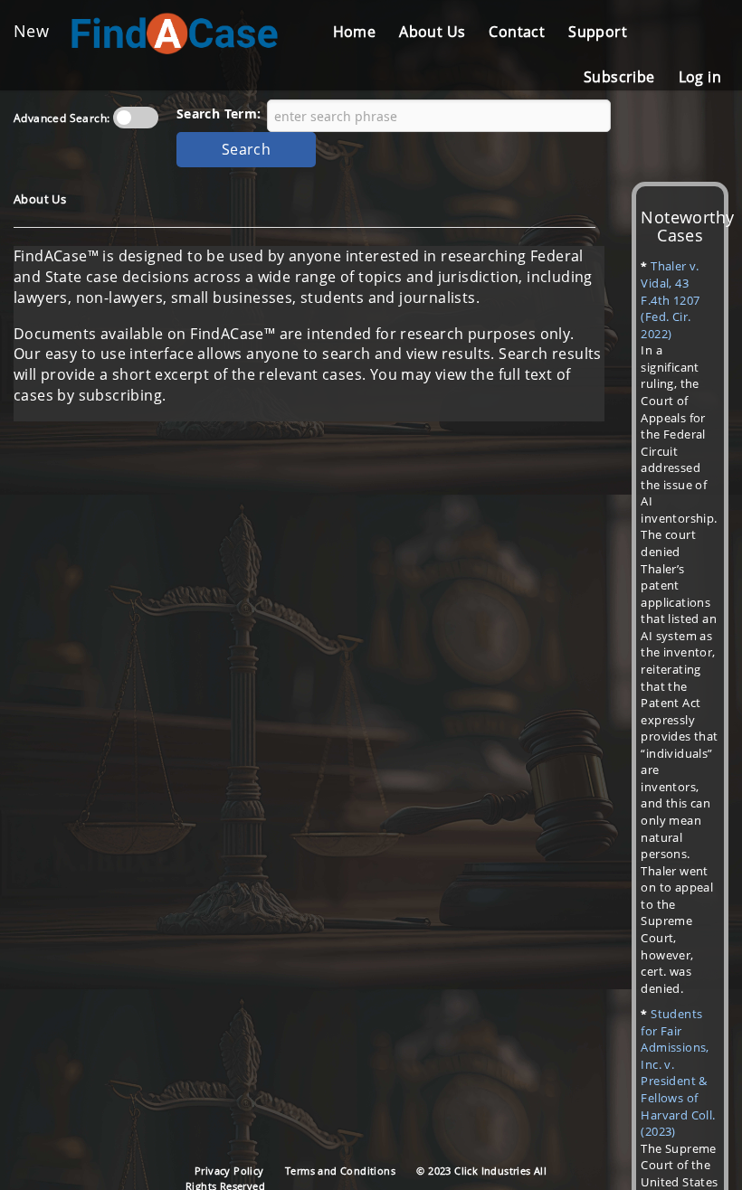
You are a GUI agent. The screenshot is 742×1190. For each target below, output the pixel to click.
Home (354, 32)
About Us (432, 32)
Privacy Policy (229, 1170)
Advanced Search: (61, 118)
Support (597, 32)
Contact (517, 32)
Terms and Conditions (340, 1170)
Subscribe (619, 77)
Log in (700, 77)
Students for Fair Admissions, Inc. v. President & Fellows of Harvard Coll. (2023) (678, 1072)
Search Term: (219, 114)
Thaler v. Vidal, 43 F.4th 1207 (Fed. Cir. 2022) (670, 299)
